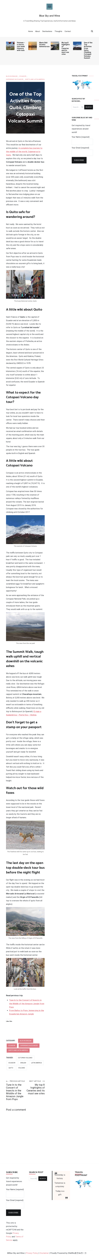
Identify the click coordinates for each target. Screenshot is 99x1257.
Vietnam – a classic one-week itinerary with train (21, 46)
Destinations (47, 31)
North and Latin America (35, 79)
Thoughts (58, 31)
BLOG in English (12, 76)
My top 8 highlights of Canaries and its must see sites (66, 48)
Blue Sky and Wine (49, 16)
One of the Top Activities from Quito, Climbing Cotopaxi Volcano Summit (88, 50)
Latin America (36, 1063)
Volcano (21, 1068)
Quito (11, 1068)
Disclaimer (44, 1253)
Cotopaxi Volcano (25, 1058)
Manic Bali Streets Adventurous (44, 44)
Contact (68, 31)
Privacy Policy (32, 1253)
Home (30, 31)
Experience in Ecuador (14, 79)
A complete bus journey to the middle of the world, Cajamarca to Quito (24, 151)
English (23, 1063)
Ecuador (22, 76)
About (37, 31)
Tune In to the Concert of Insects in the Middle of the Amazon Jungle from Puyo (15, 1090)
